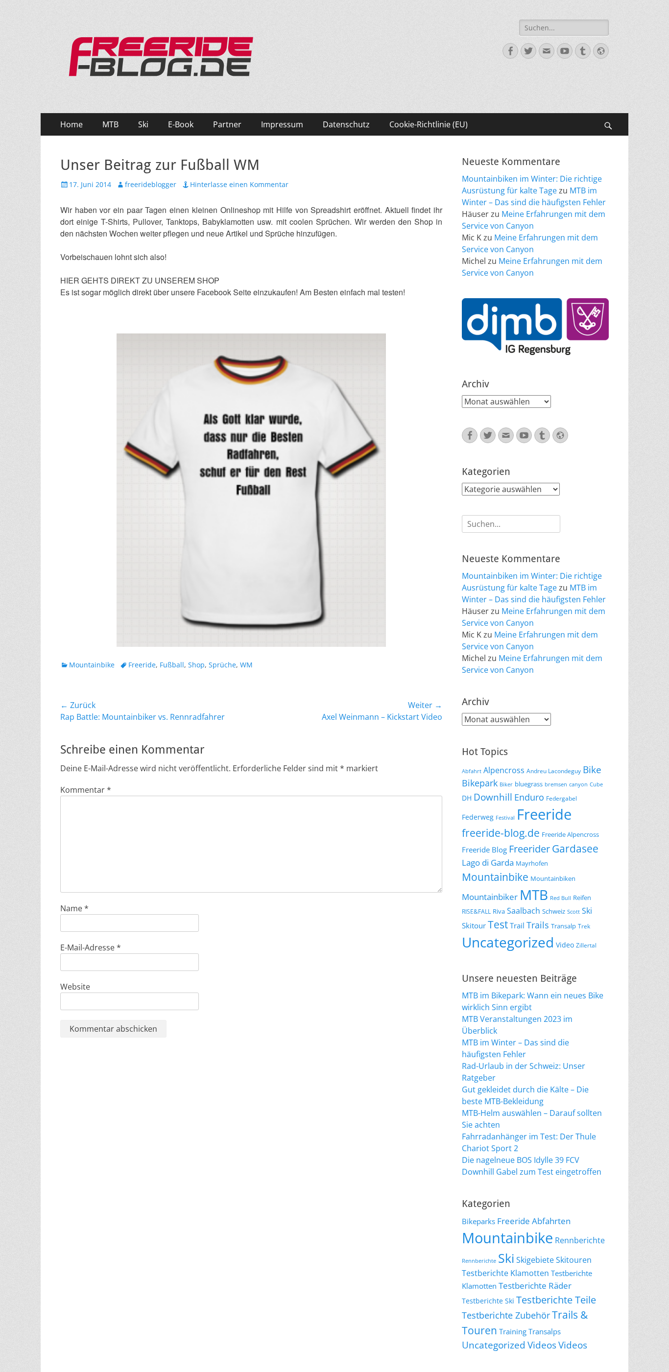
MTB (110, 124)
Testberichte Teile (556, 1299)
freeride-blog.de (501, 833)
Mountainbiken (552, 878)
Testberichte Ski (488, 1300)
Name (74, 908)
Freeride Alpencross (570, 834)
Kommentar (85, 789)
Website (75, 986)
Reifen (582, 897)
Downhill (493, 797)
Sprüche (222, 664)
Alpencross (504, 770)
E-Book (180, 124)
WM (246, 664)
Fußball (172, 664)
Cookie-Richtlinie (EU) (428, 124)
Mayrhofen (532, 863)
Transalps (544, 1331)
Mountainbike (92, 664)
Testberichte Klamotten (505, 1273)
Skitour (474, 925)
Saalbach (523, 910)
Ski (143, 124)
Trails (537, 925)
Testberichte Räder (535, 1285)
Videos (541, 1345)
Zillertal (586, 945)
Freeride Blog (484, 849)
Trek (584, 926)
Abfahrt (471, 771)
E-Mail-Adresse (90, 947)
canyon (578, 784)
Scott (573, 911)
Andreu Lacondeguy (553, 771)
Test (498, 924)
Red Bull (560, 898)
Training (512, 1331)
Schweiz (553, 911)
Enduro (529, 797)
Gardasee (575, 848)
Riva (499, 911)
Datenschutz (346, 124)
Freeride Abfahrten (534, 1221)
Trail (517, 925)
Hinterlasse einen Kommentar (239, 184)
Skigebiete (535, 1259)
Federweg (478, 817)
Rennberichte (580, 1240)
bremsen (556, 784)
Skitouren (574, 1259)
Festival (505, 817)
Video (565, 944)
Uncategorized (508, 942)
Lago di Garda (488, 862)
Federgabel (561, 798)
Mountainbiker (490, 896)
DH (467, 798)
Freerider (529, 848)
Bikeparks (478, 1221)
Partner (227, 124)
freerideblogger (150, 184)
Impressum (282, 124)
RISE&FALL (476, 911)
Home (71, 124)
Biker (506, 784)
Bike (592, 769)
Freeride (142, 664)
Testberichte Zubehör (506, 1315)
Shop (196, 664)
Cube (596, 784)
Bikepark (480, 783)
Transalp (563, 926)
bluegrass (529, 784)
